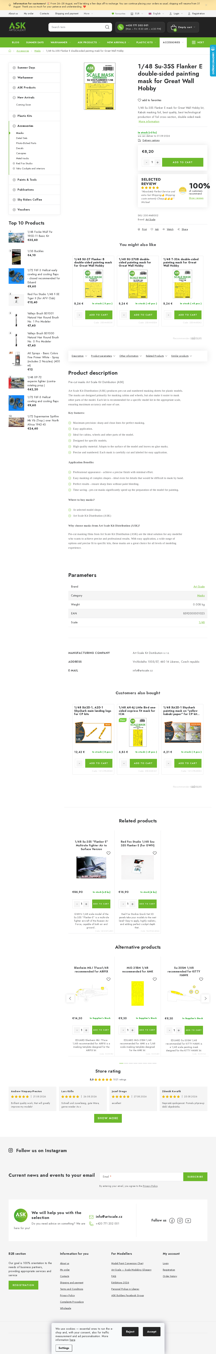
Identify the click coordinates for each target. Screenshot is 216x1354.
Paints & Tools (27, 180)
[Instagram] (180, 1220)
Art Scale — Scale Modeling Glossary (131, 1269)
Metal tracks (22, 158)
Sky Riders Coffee (30, 200)
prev (70, 998)
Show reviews (196, 198)
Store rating (108, 1071)
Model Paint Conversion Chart (127, 1263)
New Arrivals (26, 97)
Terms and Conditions (71, 1289)
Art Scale (150, 219)
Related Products (155, 356)
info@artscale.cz (109, 1216)
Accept (151, 1332)
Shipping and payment (66, 13)
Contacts (44, 13)
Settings (64, 1348)
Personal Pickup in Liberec (125, 1289)
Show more (108, 1118)
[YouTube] (188, 1220)
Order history (170, 1276)
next (205, 998)
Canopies (21, 153)
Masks (20, 133)
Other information (129, 356)
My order (29, 13)
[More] (198, 42)
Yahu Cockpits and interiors (30, 168)
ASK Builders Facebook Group (127, 1295)
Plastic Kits (25, 116)
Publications (26, 190)
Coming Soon (23, 104)
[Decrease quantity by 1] (146, 162)
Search (107, 27)
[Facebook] (172, 1220)
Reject (130, 1332)
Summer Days (26, 68)
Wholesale (65, 1308)
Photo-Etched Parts (26, 143)
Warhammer (25, 78)
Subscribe (195, 1176)
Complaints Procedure (72, 1302)
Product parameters (101, 356)
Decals (19, 148)
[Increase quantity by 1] (158, 162)
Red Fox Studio (24, 163)
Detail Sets (21, 138)
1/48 (202, 622)
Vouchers (24, 210)
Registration (198, 13)
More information (149, 121)
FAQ (113, 1276)
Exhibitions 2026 (120, 1282)
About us (13, 13)
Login (166, 1263)
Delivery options (151, 140)
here (72, 1340)
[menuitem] (16, 42)
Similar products (179, 356)
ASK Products (27, 87)
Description (78, 356)
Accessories (25, 126)
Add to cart (183, 162)
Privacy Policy (150, 1186)
